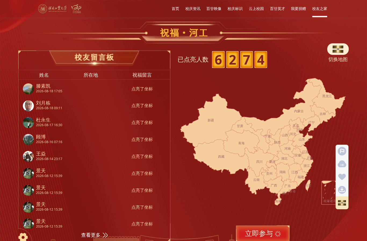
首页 (175, 8)
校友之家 (319, 8)
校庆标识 (235, 8)
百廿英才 (277, 8)
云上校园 (256, 8)
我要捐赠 (298, 8)
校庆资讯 (192, 8)
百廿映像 (213, 8)
